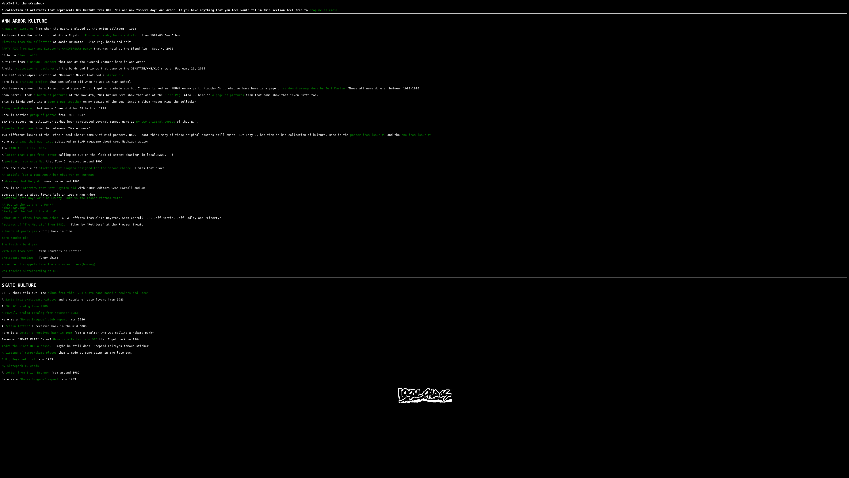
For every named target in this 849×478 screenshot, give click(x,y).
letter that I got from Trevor (31, 154)
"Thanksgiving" (14, 208)
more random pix (15, 237)
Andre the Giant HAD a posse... (28, 346)
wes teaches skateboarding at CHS (30, 271)
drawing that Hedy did (23, 181)
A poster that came (18, 128)
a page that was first (34, 141)
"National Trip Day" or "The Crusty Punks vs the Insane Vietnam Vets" (62, 198)
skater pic (115, 75)
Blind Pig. (173, 95)
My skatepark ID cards (20, 366)
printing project (33, 81)
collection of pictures (35, 68)
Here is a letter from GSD (75, 339)
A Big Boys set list (18, 359)
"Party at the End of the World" (29, 211)
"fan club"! (27, 55)
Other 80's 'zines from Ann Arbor (30, 218)
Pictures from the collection (26, 42)
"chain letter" (17, 326)
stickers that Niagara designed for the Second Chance (85, 168)
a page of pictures (228, 95)
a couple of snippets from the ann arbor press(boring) (49, 264)
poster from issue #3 (368, 135)
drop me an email (324, 10)
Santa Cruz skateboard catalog (31, 299)
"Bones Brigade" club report (43, 319)
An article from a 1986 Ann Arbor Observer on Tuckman (48, 174)
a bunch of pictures (50, 95)
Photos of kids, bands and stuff (112, 35)
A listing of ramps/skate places (29, 352)
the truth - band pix (19, 244)
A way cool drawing (18, 108)
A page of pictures (18, 28)
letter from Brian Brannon (27, 372)
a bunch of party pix (19, 231)
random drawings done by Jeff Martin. (315, 88)
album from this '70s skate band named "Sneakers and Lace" (98, 293)
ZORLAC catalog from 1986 (26, 306)
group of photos (43, 115)
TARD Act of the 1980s (27, 148)
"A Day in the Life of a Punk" (27, 204)
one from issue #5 (417, 135)
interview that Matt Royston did (48, 188)
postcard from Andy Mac (24, 161)
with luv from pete (18, 251)
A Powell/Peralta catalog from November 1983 (40, 312)
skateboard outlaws (18, 257)
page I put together (64, 101)
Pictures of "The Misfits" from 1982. (33, 224)
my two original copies (155, 121)
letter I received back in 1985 (46, 332)
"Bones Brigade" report (38, 379)
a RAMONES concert (42, 62)
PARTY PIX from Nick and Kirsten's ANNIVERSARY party (47, 48)
